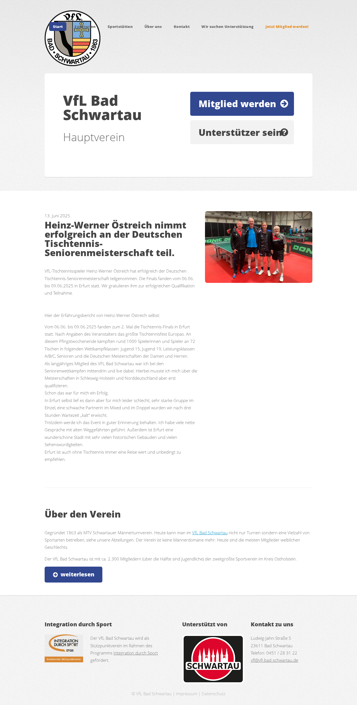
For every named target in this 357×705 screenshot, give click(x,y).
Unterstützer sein (240, 132)
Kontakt (182, 26)
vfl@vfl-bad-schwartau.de (274, 660)
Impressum (186, 693)
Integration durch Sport (136, 653)
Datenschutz (213, 693)
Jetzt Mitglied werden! (287, 26)
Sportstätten (120, 26)
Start (58, 26)
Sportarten (85, 26)
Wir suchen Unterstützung (227, 26)
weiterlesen (77, 574)
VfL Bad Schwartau (210, 532)
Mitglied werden (237, 103)
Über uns (153, 26)
